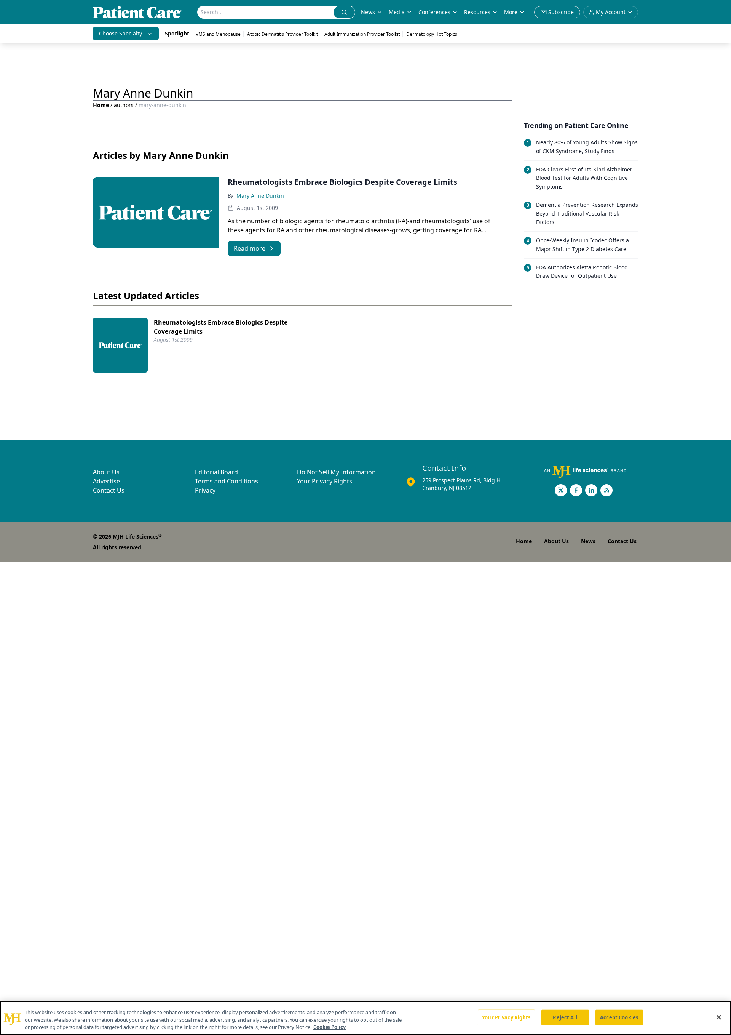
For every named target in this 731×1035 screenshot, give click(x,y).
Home (101, 105)
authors (124, 105)
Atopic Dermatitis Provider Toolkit (282, 34)
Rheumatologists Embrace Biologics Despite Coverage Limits (220, 327)
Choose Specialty (120, 33)
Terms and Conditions (226, 481)
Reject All (565, 1017)
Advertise (106, 481)
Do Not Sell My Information (336, 472)
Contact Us (108, 490)
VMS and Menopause (218, 34)
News (368, 12)
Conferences (434, 12)
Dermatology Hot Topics (431, 34)
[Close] (718, 1017)
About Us (106, 472)
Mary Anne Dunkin (260, 195)
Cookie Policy (329, 1027)
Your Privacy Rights (324, 481)
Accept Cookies (619, 1017)
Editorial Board (216, 472)
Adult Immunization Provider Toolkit (362, 34)
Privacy (205, 490)
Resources (477, 12)
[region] (365, 1018)
